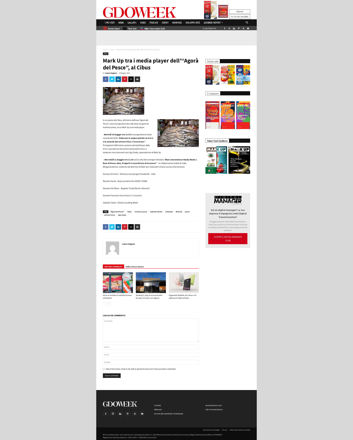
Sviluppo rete (193, 22)
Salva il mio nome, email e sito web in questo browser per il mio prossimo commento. (141, 369)
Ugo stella (122, 215)
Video (143, 22)
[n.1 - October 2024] (239, 160)
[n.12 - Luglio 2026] (210, 10)
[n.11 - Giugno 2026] (228, 75)
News (121, 22)
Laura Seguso (111, 73)
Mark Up (179, 212)
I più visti (110, 22)
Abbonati (239, 11)
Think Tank (132, 28)
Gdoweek (169, 212)
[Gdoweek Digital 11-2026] (223, 15)
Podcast (154, 22)
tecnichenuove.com (213, 405)
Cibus (129, 212)
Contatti (157, 405)
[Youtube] (248, 28)
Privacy (224, 430)
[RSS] (243, 28)
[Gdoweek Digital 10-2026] (228, 113)
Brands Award (114, 28)
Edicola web (212, 61)
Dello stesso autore (135, 266)
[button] (247, 23)
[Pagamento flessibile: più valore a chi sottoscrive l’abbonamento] (184, 282)
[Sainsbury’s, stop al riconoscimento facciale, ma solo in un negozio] (151, 282)
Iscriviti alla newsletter (240, 16)
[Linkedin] (234, 28)
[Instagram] (229, 28)
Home (105, 49)
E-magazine (213, 93)
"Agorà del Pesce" (117, 212)
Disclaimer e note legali (211, 430)
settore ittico (109, 215)
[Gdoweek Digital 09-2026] (243, 113)
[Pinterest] (239, 28)
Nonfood (177, 22)
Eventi (165, 22)
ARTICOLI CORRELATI (113, 266)
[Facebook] (225, 28)
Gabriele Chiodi (156, 212)
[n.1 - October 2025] (216, 160)
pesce (187, 212)
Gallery (132, 22)
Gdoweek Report (212, 22)
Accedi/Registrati (209, 28)
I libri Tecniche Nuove (214, 409)
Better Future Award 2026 (155, 28)
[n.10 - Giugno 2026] (243, 75)
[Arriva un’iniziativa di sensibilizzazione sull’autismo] (118, 282)
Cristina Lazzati (141, 212)
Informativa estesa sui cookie (240, 430)
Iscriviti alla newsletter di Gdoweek (168, 413)
